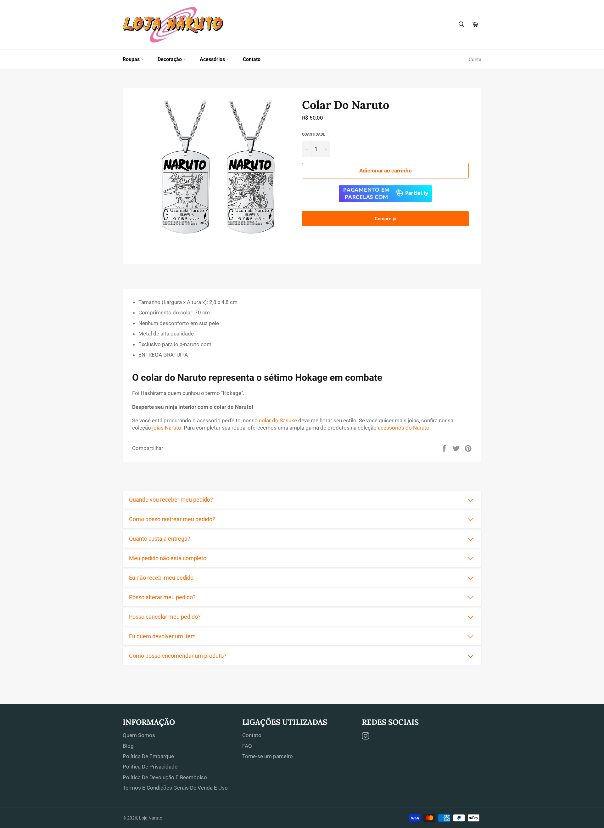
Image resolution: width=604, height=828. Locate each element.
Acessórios (213, 59)
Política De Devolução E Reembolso (165, 777)
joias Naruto (166, 428)
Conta (475, 59)
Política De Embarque (148, 756)
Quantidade (313, 134)
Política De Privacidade (150, 766)
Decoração (170, 59)
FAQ (247, 746)
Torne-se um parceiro (267, 756)
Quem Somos (139, 735)
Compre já (385, 219)
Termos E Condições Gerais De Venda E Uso (175, 788)
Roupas (132, 59)
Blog (128, 746)
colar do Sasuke (278, 420)
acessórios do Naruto (403, 428)
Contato (251, 59)
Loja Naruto (150, 817)
